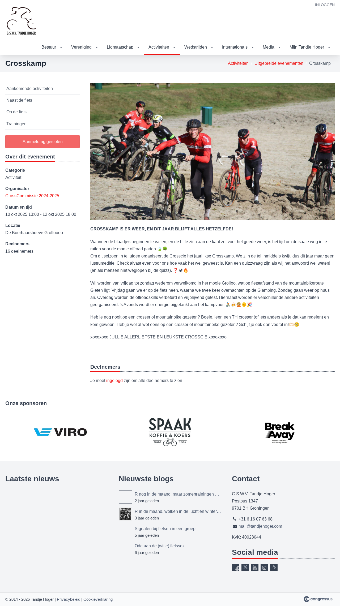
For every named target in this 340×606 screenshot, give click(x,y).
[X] (245, 567)
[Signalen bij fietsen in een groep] (125, 531)
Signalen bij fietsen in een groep (165, 528)
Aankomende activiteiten (29, 88)
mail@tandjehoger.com (260, 526)
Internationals (235, 47)
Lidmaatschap (120, 47)
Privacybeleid (68, 599)
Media (268, 47)
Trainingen (16, 124)
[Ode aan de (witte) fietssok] (125, 548)
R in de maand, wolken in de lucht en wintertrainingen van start (178, 511)
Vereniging (81, 47)
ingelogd (114, 380)
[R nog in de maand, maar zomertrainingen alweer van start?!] (125, 497)
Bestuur (48, 47)
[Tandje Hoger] (21, 20)
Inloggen (325, 5)
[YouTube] (254, 567)
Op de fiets (16, 112)
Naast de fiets (19, 100)
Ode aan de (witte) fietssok (160, 546)
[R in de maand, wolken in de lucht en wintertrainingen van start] (125, 514)
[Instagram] (264, 567)
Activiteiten (158, 47)
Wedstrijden (195, 47)
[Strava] (274, 567)
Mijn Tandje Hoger (307, 47)
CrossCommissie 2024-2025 (32, 196)
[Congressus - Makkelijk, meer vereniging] (318, 599)
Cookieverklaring (98, 599)
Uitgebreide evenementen (278, 63)
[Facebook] (235, 567)
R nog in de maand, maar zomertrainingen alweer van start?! (178, 494)
